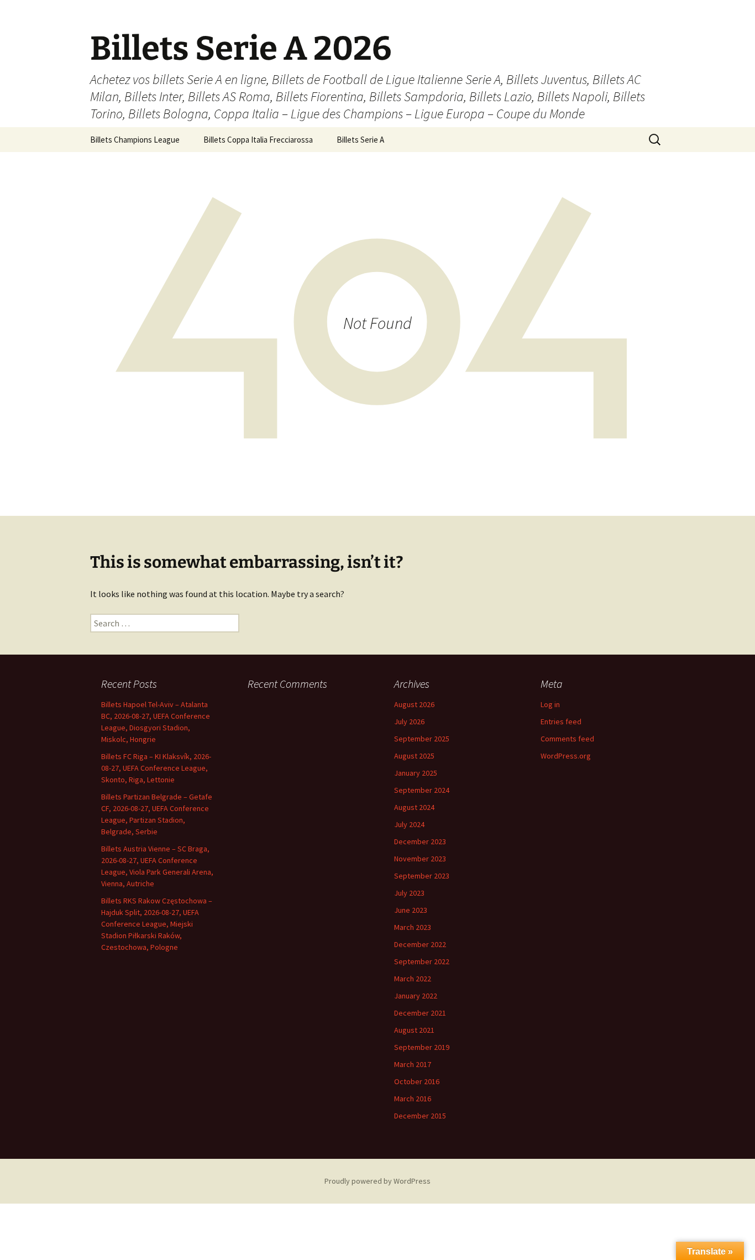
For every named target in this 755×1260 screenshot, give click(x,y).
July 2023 (409, 893)
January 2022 (415, 996)
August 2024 (414, 807)
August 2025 (414, 756)
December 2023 (420, 841)
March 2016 (412, 1099)
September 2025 (421, 739)
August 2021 (414, 1030)
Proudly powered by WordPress (377, 1181)
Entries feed (561, 721)
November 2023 (420, 859)
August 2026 (414, 704)
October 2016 (416, 1081)
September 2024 (421, 790)
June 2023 (410, 910)
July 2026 (409, 721)
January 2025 (415, 773)
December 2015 (420, 1116)
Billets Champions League (135, 139)
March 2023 (412, 927)
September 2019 (421, 1047)
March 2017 (412, 1064)
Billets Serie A (360, 139)
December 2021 (420, 1013)
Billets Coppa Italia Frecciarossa (258, 139)
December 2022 (420, 944)
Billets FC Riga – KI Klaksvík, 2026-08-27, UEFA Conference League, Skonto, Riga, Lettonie (156, 768)
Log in (550, 704)
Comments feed (567, 739)
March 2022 (412, 979)
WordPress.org (566, 756)
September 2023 (421, 876)
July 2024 (409, 824)
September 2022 (421, 961)
